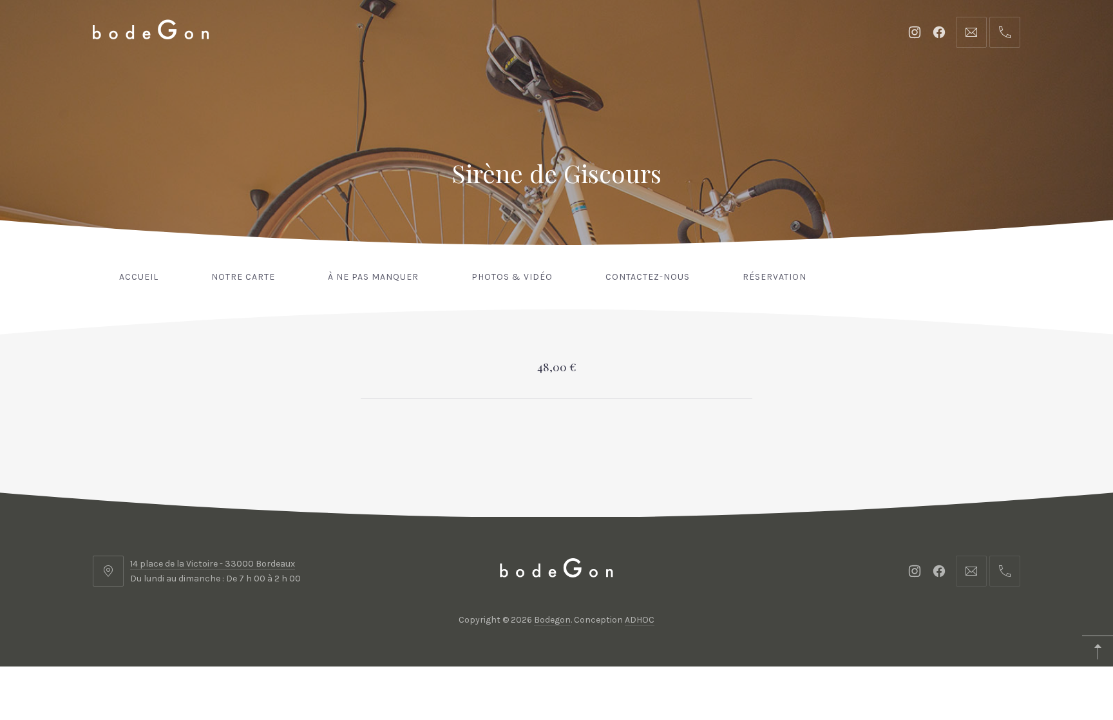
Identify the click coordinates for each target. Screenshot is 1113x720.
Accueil (138, 276)
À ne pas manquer (373, 276)
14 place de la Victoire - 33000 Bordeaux (212, 563)
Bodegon (552, 619)
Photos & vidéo (512, 276)
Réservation (774, 276)
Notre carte (243, 276)
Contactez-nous (647, 276)
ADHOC (639, 619)
